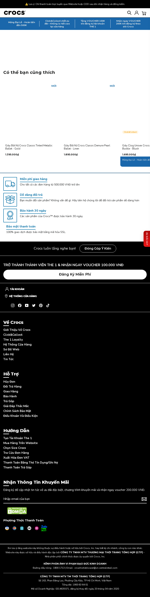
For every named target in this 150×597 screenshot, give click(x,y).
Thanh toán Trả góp (17, 467)
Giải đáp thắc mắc (16, 406)
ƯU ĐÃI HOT (147, 238)
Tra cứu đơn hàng (16, 453)
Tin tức (8, 359)
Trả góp (8, 401)
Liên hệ (8, 354)
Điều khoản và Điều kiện (20, 416)
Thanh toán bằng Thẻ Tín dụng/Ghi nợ (30, 463)
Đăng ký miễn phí (75, 274)
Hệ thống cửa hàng (17, 344)
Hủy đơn (9, 382)
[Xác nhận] (144, 499)
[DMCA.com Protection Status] (17, 510)
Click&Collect (13, 335)
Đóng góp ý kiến (98, 248)
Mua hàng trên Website (20, 443)
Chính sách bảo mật (17, 411)
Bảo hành (10, 396)
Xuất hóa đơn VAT (16, 458)
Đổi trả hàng (12, 386)
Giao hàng (10, 391)
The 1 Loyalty (13, 340)
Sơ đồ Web (11, 349)
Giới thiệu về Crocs (16, 330)
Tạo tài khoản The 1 (17, 438)
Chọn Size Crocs (14, 448)
